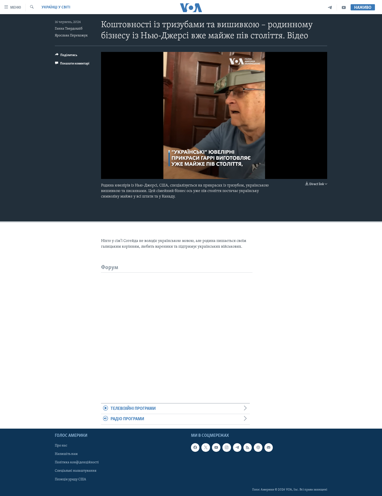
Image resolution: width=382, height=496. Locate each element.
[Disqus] (176, 328)
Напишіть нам (66, 454)
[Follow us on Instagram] (226, 447)
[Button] (66, 56)
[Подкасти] (258, 447)
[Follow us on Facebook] (195, 447)
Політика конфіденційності (77, 462)
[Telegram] (330, 7)
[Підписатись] (268, 447)
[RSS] (247, 447)
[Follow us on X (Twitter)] (205, 447)
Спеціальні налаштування (75, 471)
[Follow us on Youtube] (216, 447)
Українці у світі (56, 8)
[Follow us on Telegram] (237, 447)
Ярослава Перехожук (71, 35)
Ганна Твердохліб (68, 28)
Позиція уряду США (70, 479)
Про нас (61, 445)
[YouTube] (344, 7)
